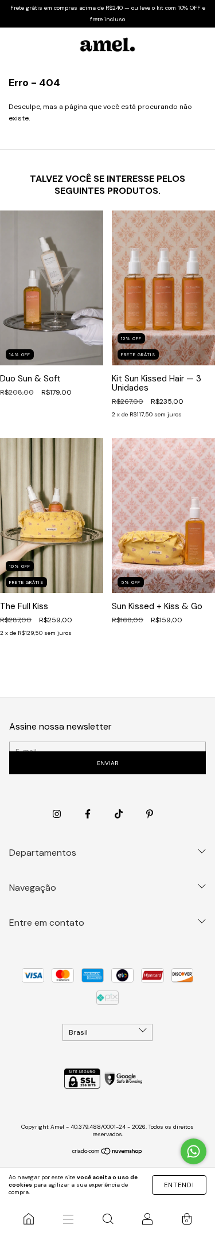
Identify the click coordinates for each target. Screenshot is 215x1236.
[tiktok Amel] (119, 814)
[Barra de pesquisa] (107, 1218)
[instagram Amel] (57, 814)
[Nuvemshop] (107, 1152)
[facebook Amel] (88, 814)
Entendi (179, 1185)
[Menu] (68, 1218)
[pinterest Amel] (149, 814)
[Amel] (28, 1218)
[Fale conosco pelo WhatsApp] (193, 1151)
